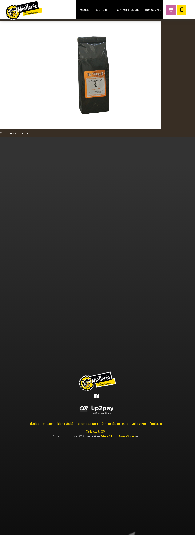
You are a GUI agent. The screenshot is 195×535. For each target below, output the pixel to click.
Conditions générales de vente (115, 424)
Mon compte (152, 9)
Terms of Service (127, 436)
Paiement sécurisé (65, 424)
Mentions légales (139, 424)
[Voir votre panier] (171, 10)
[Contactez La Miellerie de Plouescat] (181, 10)
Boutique (101, 9)
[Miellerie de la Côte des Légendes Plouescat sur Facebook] (96, 397)
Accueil (84, 9)
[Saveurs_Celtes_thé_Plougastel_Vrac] (80, 74)
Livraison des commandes (87, 424)
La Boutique (34, 424)
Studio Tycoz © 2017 (95, 431)
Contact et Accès (127, 9)
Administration (156, 424)
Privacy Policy (107, 436)
